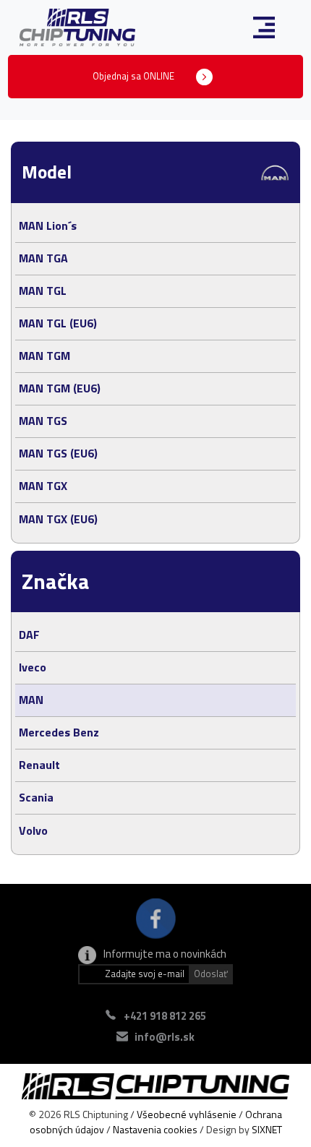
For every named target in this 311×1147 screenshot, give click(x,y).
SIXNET (267, 1129)
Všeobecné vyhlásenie (187, 1114)
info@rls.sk (165, 1036)
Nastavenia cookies (155, 1129)
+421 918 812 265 (165, 1016)
